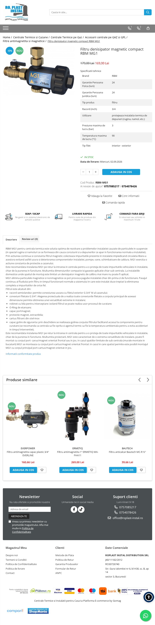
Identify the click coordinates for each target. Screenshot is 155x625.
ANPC (58, 573)
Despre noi (12, 555)
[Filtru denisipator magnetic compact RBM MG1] (39, 70)
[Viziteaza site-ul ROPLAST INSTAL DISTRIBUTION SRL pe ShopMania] (38, 611)
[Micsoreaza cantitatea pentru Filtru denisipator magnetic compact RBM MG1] (83, 172)
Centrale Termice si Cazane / (31, 37)
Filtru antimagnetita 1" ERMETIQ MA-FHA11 (77, 453)
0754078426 (127, 512)
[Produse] (6, 29)
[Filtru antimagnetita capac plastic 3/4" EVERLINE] (28, 416)
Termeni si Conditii (16, 559)
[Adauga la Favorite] (42, 470)
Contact (10, 573)
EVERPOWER (28, 448)
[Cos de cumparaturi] (148, 28)
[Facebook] (74, 509)
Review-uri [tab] (30, 239)
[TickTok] (81, 509)
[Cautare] (148, 12)
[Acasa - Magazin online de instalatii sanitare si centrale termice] (22, 12)
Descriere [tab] (11, 239)
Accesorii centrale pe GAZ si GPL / (106, 37)
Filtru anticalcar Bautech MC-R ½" (127, 452)
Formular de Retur (65, 568)
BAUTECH (127, 448)
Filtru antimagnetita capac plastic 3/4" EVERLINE (28, 453)
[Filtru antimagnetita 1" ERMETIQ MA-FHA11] (78, 416)
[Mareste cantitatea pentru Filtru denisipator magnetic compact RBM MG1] (95, 172)
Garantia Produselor (66, 564)
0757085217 (127, 507)
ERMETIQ (77, 448)
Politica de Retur (64, 559)
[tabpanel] (39, 70)
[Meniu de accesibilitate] (148, 597)
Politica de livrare (15, 568)
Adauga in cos (121, 172)
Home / (8, 37)
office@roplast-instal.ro (127, 518)
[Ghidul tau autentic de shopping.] (15, 611)
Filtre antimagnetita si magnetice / (25, 41)
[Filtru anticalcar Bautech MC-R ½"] (127, 416)
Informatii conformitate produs (23, 353)
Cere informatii (130, 196)
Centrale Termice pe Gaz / (67, 37)
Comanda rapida (115, 202)
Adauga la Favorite (101, 196)
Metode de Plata (64, 555)
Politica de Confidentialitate (22, 530)
